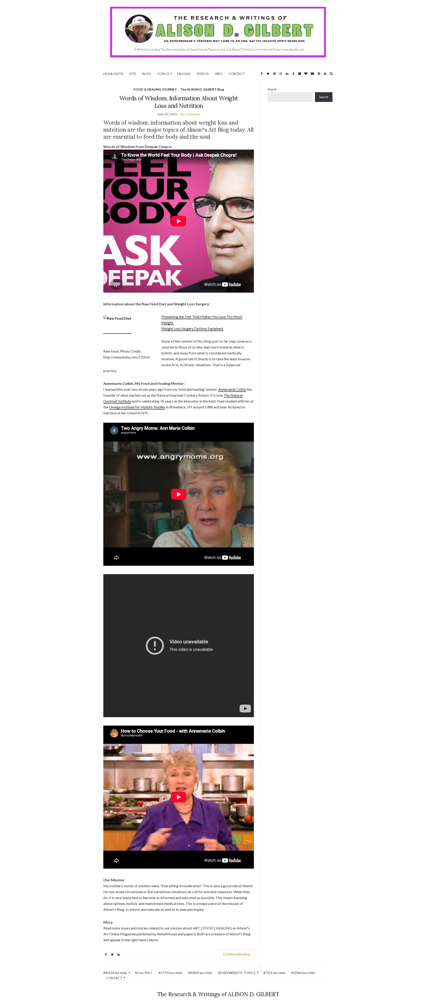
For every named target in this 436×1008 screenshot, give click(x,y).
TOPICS (163, 74)
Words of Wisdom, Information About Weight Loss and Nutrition (178, 101)
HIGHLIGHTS (113, 74)
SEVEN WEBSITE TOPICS (236, 973)
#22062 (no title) (303, 973)
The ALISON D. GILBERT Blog (202, 89)
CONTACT (237, 74)
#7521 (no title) (274, 973)
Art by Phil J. (143, 973)
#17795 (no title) (170, 973)
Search (272, 89)
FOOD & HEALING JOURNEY (155, 89)
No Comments (190, 114)
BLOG (146, 74)
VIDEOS (203, 74)
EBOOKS (184, 74)
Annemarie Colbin (232, 389)
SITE (132, 74)
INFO (219, 74)
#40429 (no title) (200, 973)
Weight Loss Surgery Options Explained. (192, 328)
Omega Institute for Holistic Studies (137, 407)
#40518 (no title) (115, 973)
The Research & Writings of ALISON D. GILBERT (218, 994)
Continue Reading (236, 954)
